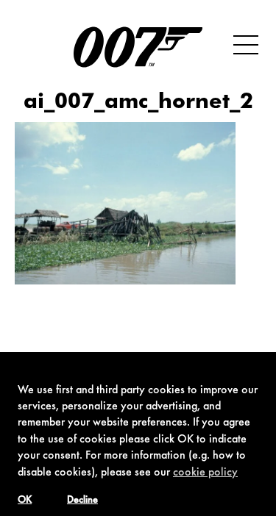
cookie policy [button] (205, 473)
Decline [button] (82, 500)
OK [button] (25, 500)
